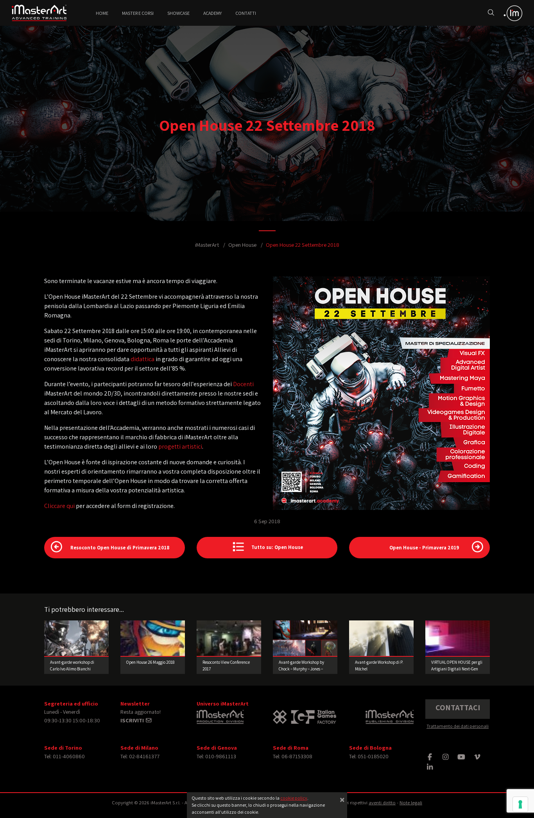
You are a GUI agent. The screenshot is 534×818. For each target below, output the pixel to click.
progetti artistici (180, 446)
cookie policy (293, 798)
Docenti (243, 384)
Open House (242, 244)
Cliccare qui (59, 506)
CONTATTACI (457, 707)
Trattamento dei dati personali (457, 726)
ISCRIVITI (132, 720)
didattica (143, 359)
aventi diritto (382, 802)
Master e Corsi (138, 13)
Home (102, 13)
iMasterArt (207, 244)
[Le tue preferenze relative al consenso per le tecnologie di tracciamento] (520, 804)
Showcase (178, 13)
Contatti (245, 13)
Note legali (411, 802)
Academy (212, 13)
